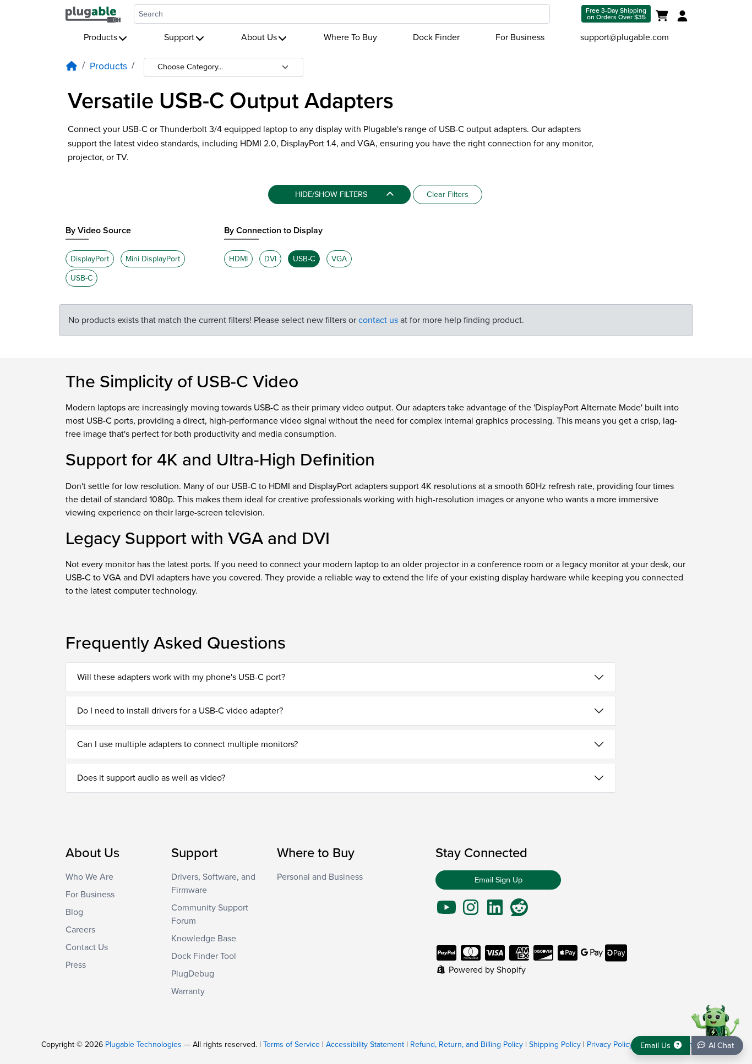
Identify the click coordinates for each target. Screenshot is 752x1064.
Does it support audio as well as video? (151, 777)
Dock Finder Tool (203, 956)
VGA (339, 259)
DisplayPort (89, 259)
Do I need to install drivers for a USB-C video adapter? (180, 710)
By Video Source (98, 230)
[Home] (72, 66)
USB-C (81, 278)
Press (76, 964)
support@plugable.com (624, 37)
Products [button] (100, 37)
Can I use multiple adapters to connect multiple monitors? (187, 744)
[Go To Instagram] (471, 911)
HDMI (238, 259)
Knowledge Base (203, 938)
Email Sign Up (498, 880)
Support (179, 37)
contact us (378, 320)
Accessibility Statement (365, 1044)
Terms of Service (291, 1044)
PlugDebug (192, 973)
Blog (74, 912)
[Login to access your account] (680, 16)
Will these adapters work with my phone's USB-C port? (181, 677)
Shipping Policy (555, 1044)
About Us (259, 37)
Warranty (188, 991)
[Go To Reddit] (519, 911)
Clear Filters (447, 194)
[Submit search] (564, 14)
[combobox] (342, 14)
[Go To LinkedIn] (495, 911)
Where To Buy (350, 37)
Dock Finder (436, 37)
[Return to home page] (93, 13)
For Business (519, 37)
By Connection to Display (273, 230)
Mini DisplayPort (153, 259)
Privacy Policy (610, 1044)
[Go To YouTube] (446, 911)
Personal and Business (320, 876)
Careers (80, 929)
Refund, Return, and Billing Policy (466, 1044)
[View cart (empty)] (664, 16)
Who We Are (89, 876)
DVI (270, 259)
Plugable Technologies (143, 1044)
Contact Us (87, 947)
